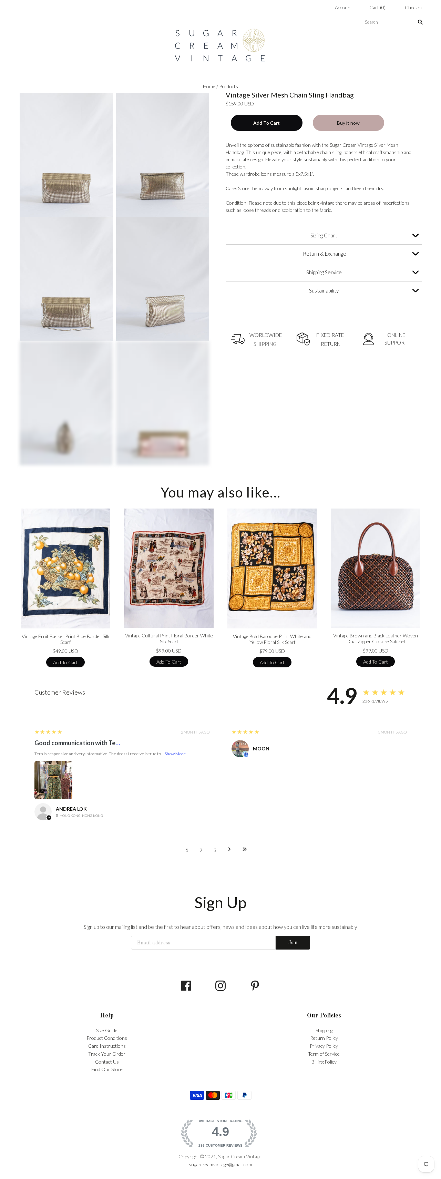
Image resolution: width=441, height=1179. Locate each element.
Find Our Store (107, 1069)
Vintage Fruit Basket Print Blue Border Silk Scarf (66, 639)
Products (228, 86)
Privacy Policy (324, 1046)
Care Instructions (107, 1046)
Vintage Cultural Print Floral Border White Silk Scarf (169, 638)
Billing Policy (324, 1062)
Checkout (415, 7)
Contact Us (107, 1062)
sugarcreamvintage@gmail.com (220, 1164)
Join (292, 942)
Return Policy (324, 1038)
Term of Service (324, 1054)
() (377, 7)
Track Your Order (106, 1054)
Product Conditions (106, 1038)
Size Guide (106, 1030)
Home (209, 86)
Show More (175, 753)
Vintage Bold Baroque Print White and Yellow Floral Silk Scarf (272, 639)
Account (343, 7)
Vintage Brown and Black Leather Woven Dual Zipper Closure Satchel (375, 638)
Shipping (324, 1030)
